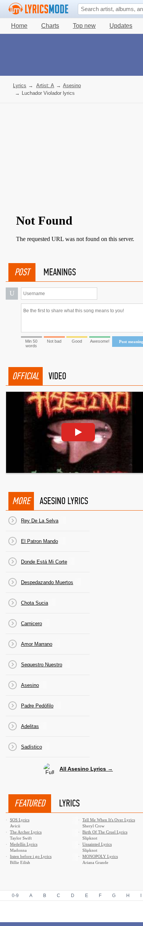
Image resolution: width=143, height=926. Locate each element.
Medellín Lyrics (23, 844)
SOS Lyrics (19, 819)
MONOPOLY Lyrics (100, 856)
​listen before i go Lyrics (30, 856)
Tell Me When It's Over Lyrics (108, 819)
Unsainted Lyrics (97, 844)
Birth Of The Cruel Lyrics (104, 832)
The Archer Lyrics (26, 832)
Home (19, 25)
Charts (50, 25)
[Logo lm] (38, 9)
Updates (120, 25)
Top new (84, 25)
